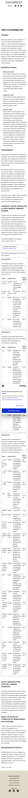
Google (9, 297)
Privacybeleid (18, 399)
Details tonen (19, 405)
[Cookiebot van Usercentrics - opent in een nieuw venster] (19, 386)
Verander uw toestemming (9, 248)
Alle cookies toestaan (14, 410)
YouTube (10, 459)
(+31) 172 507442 (14, 783)
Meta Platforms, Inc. (10, 495)
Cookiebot (6, 255)
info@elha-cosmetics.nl (7, 762)
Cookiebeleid (8, 399)
